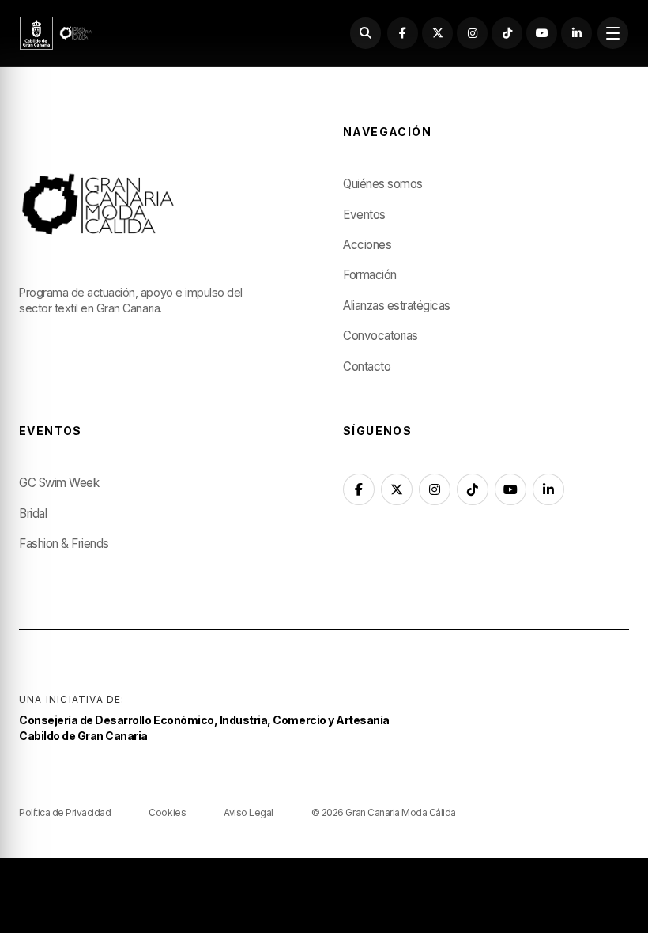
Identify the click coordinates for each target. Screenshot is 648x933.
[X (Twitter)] (437, 32)
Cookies (167, 812)
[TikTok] (507, 32)
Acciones (367, 244)
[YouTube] (541, 32)
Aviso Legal (248, 812)
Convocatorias (380, 335)
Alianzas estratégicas (396, 305)
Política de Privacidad (65, 812)
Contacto (366, 366)
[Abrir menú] (612, 32)
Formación (370, 274)
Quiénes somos (383, 183)
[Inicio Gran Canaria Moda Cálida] (56, 33)
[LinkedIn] (576, 32)
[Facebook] (402, 32)
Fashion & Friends (64, 543)
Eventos (364, 214)
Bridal (33, 513)
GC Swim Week (59, 482)
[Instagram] (472, 32)
